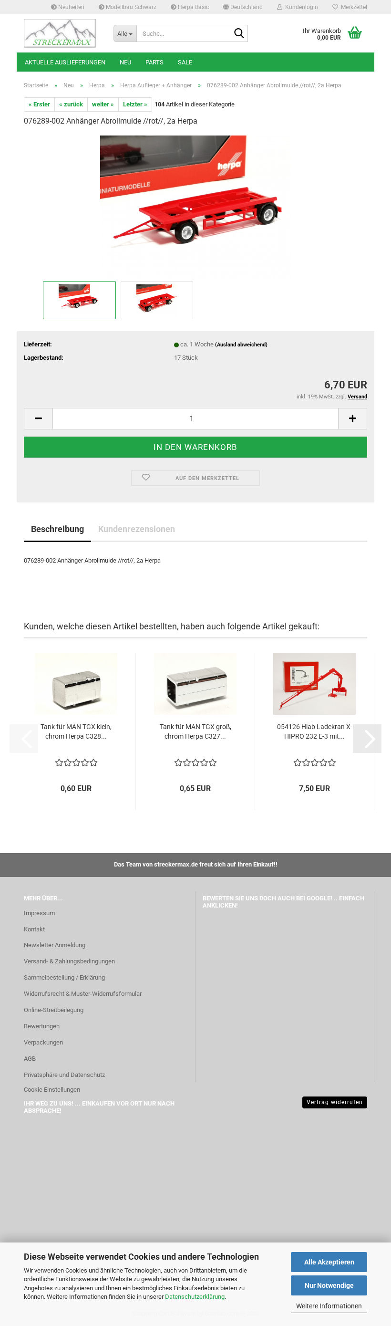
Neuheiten (70, 7)
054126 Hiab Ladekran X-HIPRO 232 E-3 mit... (314, 731)
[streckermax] (61, 33)
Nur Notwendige (329, 1285)
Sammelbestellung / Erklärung (64, 977)
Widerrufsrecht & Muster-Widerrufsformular (83, 993)
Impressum (39, 913)
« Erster (39, 104)
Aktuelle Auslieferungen (65, 62)
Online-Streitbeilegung (53, 1009)
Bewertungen (42, 1026)
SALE (185, 62)
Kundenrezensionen (136, 529)
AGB (30, 1058)
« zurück (71, 104)
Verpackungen (43, 1042)
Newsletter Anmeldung (54, 945)
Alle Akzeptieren (329, 1262)
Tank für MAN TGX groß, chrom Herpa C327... (195, 731)
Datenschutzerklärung (195, 1296)
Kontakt (34, 929)
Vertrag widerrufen (335, 1102)
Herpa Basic (192, 7)
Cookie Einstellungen (52, 1089)
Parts (154, 62)
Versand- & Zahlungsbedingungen (69, 961)
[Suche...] (239, 33)
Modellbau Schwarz (130, 7)
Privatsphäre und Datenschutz (64, 1074)
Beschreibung (57, 529)
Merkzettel (352, 7)
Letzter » (135, 104)
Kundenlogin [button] (300, 7)
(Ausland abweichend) (241, 345)
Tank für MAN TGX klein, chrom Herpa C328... (76, 731)
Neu (125, 62)
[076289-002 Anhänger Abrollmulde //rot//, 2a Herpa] (195, 206)
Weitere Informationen (329, 1306)
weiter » (103, 104)
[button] (243, 7)
